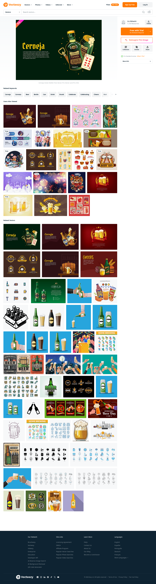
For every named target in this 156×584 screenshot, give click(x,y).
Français (118, 555)
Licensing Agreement (64, 542)
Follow (149, 23)
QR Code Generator (35, 567)
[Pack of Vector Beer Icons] (16, 291)
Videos (48, 5)
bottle (36, 94)
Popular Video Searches (64, 558)
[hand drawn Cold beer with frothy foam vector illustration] (14, 430)
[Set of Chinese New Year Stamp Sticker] (79, 205)
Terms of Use (113, 577)
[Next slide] (114, 94)
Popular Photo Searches (64, 555)
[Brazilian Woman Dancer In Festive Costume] (110, 116)
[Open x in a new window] (55, 577)
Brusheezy (31, 542)
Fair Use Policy (133, 577)
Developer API (33, 558)
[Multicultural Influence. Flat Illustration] (105, 291)
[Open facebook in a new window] (37, 577)
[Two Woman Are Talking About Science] (43, 138)
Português (118, 548)
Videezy (30, 548)
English (117, 542)
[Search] (143, 12)
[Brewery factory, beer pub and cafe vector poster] (23, 364)
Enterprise (31, 552)
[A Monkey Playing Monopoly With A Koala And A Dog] (13, 159)
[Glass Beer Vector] (17, 205)
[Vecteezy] (12, 5)
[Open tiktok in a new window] (51, 577)
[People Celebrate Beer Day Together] (83, 342)
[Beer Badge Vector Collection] (78, 386)
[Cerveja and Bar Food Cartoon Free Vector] (98, 264)
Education (31, 555)
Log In (145, 5)
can (44, 94)
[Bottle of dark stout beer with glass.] (13, 501)
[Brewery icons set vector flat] (20, 386)
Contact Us (88, 545)
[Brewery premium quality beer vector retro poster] (11, 454)
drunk (61, 94)
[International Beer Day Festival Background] (102, 408)
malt (105, 94)
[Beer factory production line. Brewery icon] (104, 430)
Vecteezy (31, 545)
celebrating (85, 94)
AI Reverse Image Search (37, 561)
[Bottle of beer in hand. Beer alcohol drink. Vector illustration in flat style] (14, 342)
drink (53, 94)
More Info (126, 61)
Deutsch (117, 552)
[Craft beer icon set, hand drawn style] (65, 159)
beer (27, 94)
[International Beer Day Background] (67, 138)
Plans (108, 5)
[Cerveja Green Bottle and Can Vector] (48, 291)
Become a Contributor (92, 555)
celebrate (72, 94)
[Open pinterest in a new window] (48, 577)
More (69, 5)
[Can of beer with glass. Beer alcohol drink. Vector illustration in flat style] (106, 386)
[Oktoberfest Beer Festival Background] (50, 205)
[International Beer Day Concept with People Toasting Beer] (54, 501)
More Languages (121, 558)
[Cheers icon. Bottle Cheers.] (33, 408)
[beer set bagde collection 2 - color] (36, 501)
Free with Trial (137, 31)
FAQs (86, 542)
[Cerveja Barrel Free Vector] (54, 116)
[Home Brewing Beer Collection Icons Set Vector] (37, 430)
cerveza (18, 94)
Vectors (27, 5)
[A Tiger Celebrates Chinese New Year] (76, 182)
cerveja (8, 94)
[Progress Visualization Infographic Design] (17, 138)
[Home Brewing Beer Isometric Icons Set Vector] (106, 342)
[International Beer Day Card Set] (65, 408)
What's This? (141, 56)
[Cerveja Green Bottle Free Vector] (21, 237)
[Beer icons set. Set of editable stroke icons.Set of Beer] (45, 454)
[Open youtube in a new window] (58, 577)
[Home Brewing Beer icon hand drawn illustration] (60, 430)
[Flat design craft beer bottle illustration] (73, 501)
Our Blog (87, 552)
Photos (37, 5)
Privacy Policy (123, 577)
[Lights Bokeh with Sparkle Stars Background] (49, 182)
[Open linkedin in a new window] (44, 577)
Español (117, 545)
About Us (87, 548)
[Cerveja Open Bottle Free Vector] (19, 116)
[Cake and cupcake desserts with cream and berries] (84, 159)
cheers (96, 94)
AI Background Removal (36, 564)
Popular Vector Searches (65, 552)
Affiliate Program (62, 548)
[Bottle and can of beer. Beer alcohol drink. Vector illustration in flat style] (105, 317)
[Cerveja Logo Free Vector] (41, 159)
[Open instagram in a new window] (41, 577)
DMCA (58, 545)
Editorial (59, 5)
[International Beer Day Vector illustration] (106, 159)
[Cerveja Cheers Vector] (102, 182)
